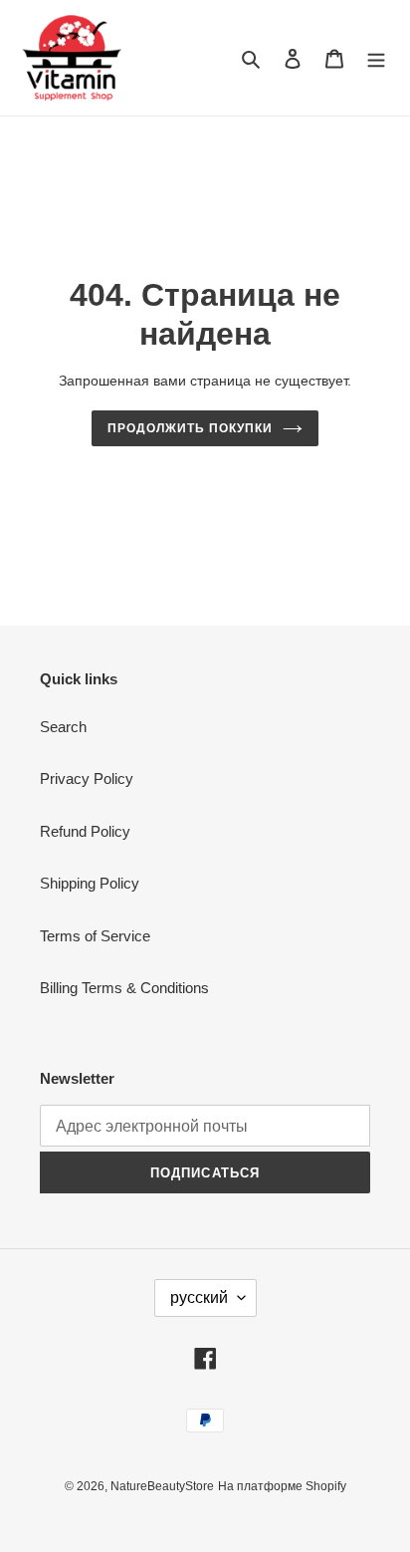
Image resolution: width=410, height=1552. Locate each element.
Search (63, 726)
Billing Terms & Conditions (124, 987)
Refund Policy (85, 831)
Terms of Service (95, 935)
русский (199, 1297)
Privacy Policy (86, 778)
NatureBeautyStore (162, 1486)
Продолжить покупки (189, 428)
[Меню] (376, 58)
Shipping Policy (89, 883)
